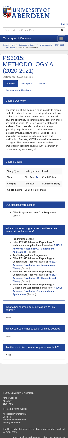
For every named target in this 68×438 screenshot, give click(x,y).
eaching (42, 83)
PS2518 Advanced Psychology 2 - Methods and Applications (37, 248)
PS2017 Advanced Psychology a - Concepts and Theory (35, 265)
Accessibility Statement (14, 414)
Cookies (7, 417)
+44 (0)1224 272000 (17, 409)
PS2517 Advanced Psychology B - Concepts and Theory (35, 278)
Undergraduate (46, 45)
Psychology (10, 47)
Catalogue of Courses (27, 45)
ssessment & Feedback (18, 90)
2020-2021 (59, 45)
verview (10, 83)
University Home (9, 45)
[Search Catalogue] (62, 30)
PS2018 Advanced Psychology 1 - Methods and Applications (37, 291)
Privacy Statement (12, 422)
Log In (64, 24)
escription (26, 83)
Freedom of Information (14, 419)
